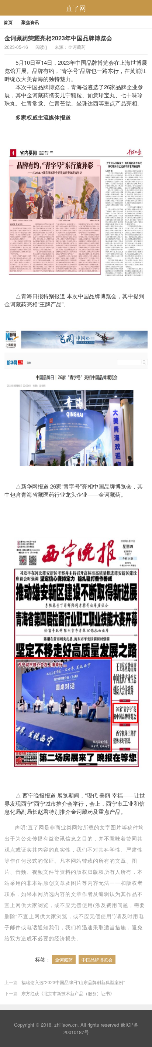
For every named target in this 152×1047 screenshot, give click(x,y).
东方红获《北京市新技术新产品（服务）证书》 (67, 993)
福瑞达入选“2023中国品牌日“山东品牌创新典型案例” (73, 982)
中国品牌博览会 (97, 959)
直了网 (76, 8)
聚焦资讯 (30, 22)
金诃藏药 (64, 959)
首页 (8, 22)
